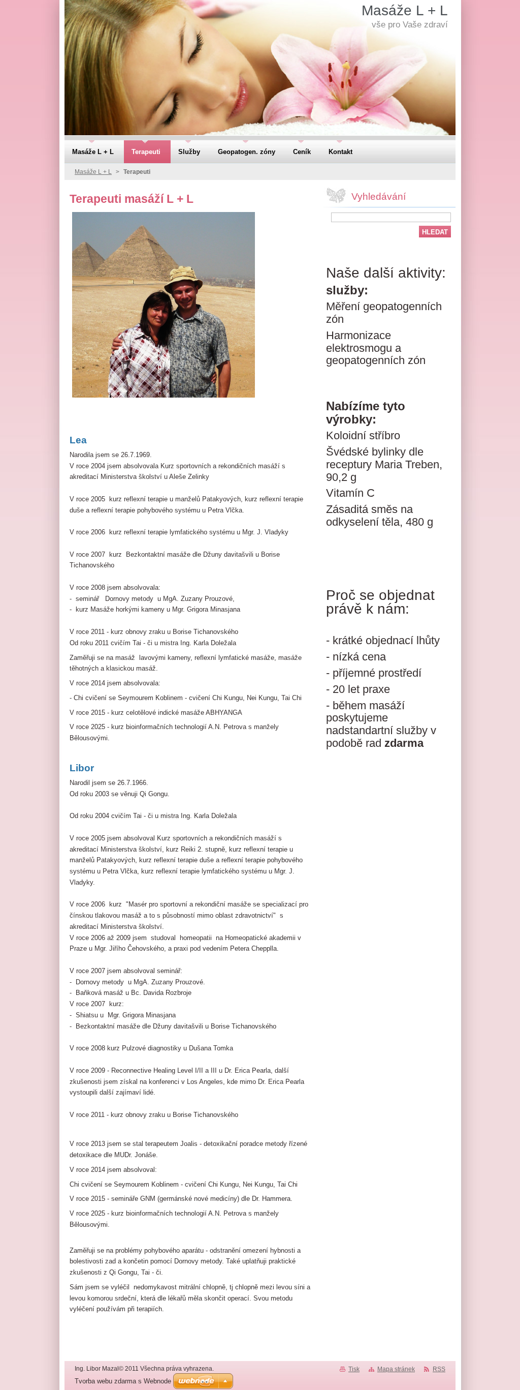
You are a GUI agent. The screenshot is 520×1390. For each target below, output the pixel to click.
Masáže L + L (93, 172)
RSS (439, 1369)
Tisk (354, 1369)
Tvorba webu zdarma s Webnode (123, 1381)
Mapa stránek (396, 1369)
